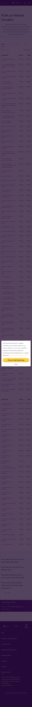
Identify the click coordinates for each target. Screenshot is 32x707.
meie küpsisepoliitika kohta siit (18, 355)
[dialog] (16, 353)
